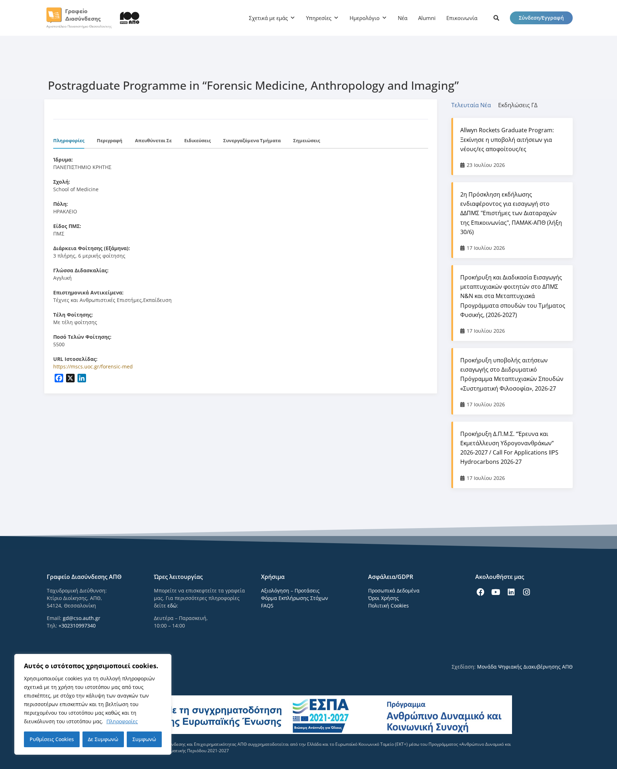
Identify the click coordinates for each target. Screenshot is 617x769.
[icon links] (496, 18)
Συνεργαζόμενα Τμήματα (252, 140)
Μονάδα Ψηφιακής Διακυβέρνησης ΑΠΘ (525, 666)
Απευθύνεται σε (153, 140)
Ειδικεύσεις (197, 140)
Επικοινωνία (461, 17)
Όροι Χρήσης (383, 598)
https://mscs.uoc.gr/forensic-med (93, 366)
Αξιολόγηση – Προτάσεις (290, 590)
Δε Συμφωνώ (103, 739)
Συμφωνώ (144, 739)
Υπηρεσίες (318, 17)
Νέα (402, 17)
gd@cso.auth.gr (81, 618)
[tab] (474, 105)
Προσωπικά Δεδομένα (394, 590)
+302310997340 (77, 625)
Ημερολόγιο (365, 17)
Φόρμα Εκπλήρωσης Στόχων (294, 598)
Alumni (427, 17)
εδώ (172, 605)
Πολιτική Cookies (388, 605)
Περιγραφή (109, 140)
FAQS (267, 605)
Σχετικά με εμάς (268, 17)
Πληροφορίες (122, 721)
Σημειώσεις (306, 140)
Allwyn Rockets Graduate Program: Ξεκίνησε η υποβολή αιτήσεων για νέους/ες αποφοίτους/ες (507, 139)
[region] (92, 704)
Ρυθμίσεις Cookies (52, 739)
